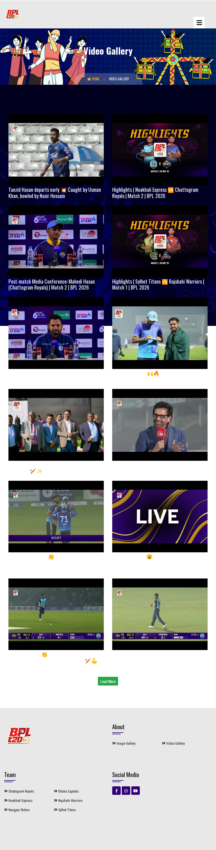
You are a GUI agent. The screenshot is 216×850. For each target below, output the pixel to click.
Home (95, 78)
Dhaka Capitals (68, 791)
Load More (108, 681)
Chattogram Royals (21, 791)
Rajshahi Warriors (70, 801)
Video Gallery (119, 78)
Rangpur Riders (19, 810)
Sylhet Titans (66, 810)
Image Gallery (126, 744)
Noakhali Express (20, 801)
